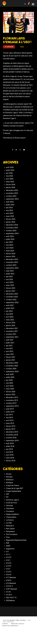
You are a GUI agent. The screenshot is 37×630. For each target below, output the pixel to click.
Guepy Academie (12, 514)
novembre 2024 (12, 228)
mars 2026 (10, 182)
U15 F (8, 569)
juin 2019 (9, 415)
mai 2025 (9, 210)
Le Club (9, 523)
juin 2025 (9, 208)
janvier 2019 (10, 429)
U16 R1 (8, 575)
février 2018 (10, 461)
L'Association (11, 517)
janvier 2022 (10, 325)
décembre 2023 (12, 259)
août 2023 (10, 271)
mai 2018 (9, 452)
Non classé (10, 529)
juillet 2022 (10, 308)
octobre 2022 (11, 300)
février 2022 (10, 323)
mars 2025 (10, 216)
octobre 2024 (11, 231)
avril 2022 (9, 317)
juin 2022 (9, 311)
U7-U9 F (9, 595)
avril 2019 (9, 420)
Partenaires (10, 531)
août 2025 (10, 202)
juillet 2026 (10, 170)
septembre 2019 (12, 406)
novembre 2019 (12, 400)
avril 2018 (9, 455)
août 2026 (10, 167)
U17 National (11, 577)
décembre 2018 (12, 432)
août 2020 (10, 374)
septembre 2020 (12, 371)
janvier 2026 (10, 187)
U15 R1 (8, 572)
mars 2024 (10, 251)
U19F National (11, 589)
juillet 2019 (10, 412)
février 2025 (10, 219)
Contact (5, 623)
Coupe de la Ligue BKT (14, 488)
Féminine (9, 506)
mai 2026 (9, 176)
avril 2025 (9, 213)
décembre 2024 (12, 225)
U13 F (8, 560)
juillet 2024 (10, 239)
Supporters (10, 549)
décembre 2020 (12, 363)
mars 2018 (10, 458)
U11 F (8, 554)
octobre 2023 (11, 265)
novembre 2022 (12, 297)
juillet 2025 (10, 205)
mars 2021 (10, 354)
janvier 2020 (10, 394)
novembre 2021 (12, 331)
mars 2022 (10, 320)
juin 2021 (9, 346)
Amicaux (9, 477)
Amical (8, 474)
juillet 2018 (10, 446)
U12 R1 (8, 557)
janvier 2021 (10, 360)
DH (7, 497)
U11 (7, 552)
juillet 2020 (10, 377)
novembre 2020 (12, 366)
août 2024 (10, 236)
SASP (8, 546)
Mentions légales (17, 623)
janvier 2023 (10, 291)
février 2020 (10, 392)
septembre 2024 (12, 233)
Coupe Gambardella (13, 491)
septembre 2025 (12, 199)
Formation (10, 511)
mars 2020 (10, 389)
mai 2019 (9, 418)
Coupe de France (12, 485)
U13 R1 (8, 563)
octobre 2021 (11, 334)
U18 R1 (8, 580)
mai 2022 (9, 314)
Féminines (10, 508)
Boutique (9, 483)
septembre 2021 (12, 337)
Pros (8, 537)
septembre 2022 (12, 302)
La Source (10, 520)
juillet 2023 (10, 274)
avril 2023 (9, 282)
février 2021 (10, 357)
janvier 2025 (10, 222)
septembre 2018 (12, 441)
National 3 (10, 526)
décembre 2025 (12, 190)
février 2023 (10, 288)
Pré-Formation (11, 534)
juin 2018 (9, 449)
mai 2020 (9, 383)
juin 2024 (9, 242)
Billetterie (10, 480)
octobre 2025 (11, 196)
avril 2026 (9, 179)
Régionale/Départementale (16, 540)
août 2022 (10, 305)
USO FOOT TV (11, 598)
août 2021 (10, 340)
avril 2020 (9, 386)
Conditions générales (10, 625)
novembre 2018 (12, 435)
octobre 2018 (11, 438)
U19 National (11, 583)
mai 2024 (9, 245)
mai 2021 (9, 348)
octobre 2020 (11, 369)
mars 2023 (10, 285)
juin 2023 (9, 277)
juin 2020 (9, 380)
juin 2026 (9, 173)
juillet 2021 (10, 343)
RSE (7, 543)
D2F (7, 494)
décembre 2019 (12, 397)
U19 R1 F (9, 586)
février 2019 (10, 426)
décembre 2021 (12, 328)
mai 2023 (9, 279)
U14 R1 (8, 566)
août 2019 (10, 409)
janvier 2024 (10, 256)
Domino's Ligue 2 (12, 500)
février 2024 (10, 254)
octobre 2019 (11, 403)
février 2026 (10, 185)
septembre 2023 (12, 268)
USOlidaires (10, 600)
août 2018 (10, 443)
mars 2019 (10, 423)
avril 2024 (9, 248)
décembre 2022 (12, 294)
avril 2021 (9, 351)
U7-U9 (8, 592)
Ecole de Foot (11, 503)
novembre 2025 (12, 193)
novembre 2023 (12, 262)
